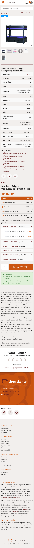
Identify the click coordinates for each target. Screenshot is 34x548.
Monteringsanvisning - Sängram (15, 153)
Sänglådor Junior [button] (12, 250)
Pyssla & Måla (5, 446)
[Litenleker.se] (3, 2)
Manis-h (28, 74)
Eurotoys (4, 459)
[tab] (17, 226)
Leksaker (4, 439)
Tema (3, 448)
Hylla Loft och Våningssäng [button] (15, 255)
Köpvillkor (4, 432)
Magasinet (4, 472)
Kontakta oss (5, 428)
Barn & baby (5, 443)
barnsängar (7, 498)
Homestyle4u (5, 457)
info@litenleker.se (11, 391)
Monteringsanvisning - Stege (14, 166)
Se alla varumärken (7, 465)
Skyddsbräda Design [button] (13, 259)
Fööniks (3, 461)
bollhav (15, 511)
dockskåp (25, 509)
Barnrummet (5, 441)
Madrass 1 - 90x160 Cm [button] (14, 226)
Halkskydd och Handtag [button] (14, 246)
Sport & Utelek (5, 450)
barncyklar (16, 498)
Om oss (3, 474)
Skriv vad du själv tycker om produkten (17, 368)
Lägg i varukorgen (22, 267)
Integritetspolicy (6, 430)
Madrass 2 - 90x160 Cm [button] (14, 242)
